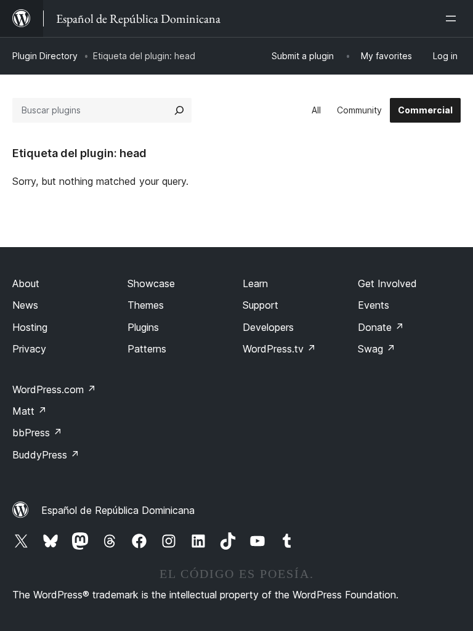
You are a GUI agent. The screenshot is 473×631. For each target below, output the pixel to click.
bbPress (37, 432)
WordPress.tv (279, 349)
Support (260, 305)
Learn (255, 283)
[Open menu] (453, 18)
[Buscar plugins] (179, 110)
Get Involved (387, 283)
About (25, 283)
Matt (29, 411)
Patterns (146, 349)
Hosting (29, 327)
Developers (268, 327)
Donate (381, 327)
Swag (376, 349)
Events (373, 305)
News (25, 305)
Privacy (29, 349)
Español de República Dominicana (118, 510)
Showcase (151, 283)
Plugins (143, 327)
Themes (145, 305)
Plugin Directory (45, 56)
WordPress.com (54, 389)
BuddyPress (45, 455)
